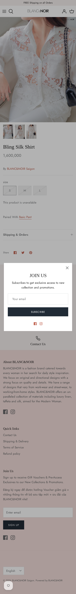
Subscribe (38, 312)
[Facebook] (35, 323)
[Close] (67, 268)
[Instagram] (41, 323)
